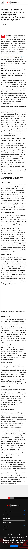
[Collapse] (27, 536)
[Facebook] (14, 535)
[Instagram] (17, 535)
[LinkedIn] (9, 535)
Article (2, 23)
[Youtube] (19, 535)
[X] (11, 535)
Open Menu (2, 2)
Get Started (14, 546)
